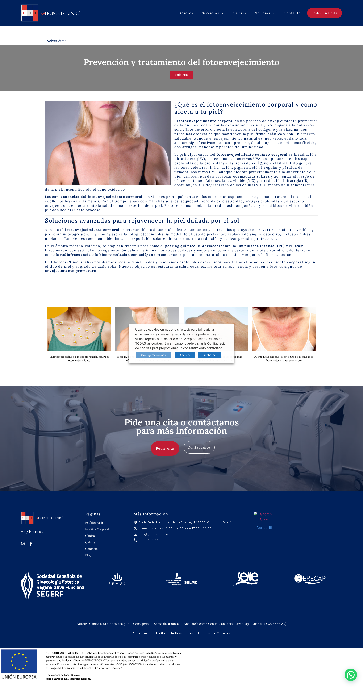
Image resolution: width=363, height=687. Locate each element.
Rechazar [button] (209, 355)
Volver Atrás (56, 41)
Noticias (262, 13)
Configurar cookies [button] (153, 355)
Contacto (292, 13)
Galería (239, 13)
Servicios (210, 13)
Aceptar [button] (185, 355)
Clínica (186, 13)
